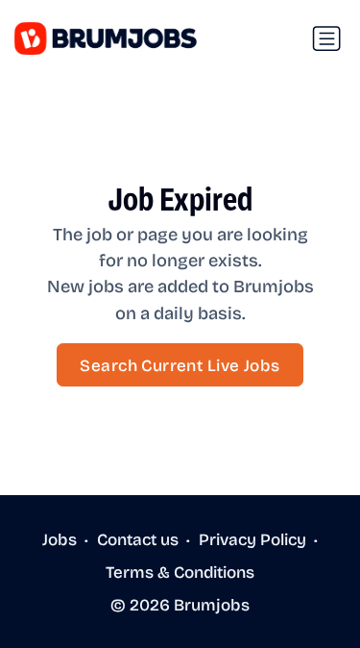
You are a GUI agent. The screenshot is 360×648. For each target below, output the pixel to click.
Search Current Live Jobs (179, 365)
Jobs (59, 539)
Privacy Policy (252, 539)
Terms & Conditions (180, 572)
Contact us (138, 539)
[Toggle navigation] (326, 38)
